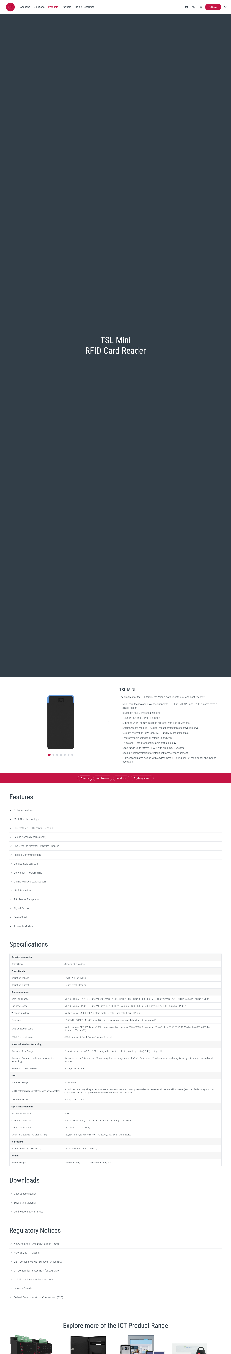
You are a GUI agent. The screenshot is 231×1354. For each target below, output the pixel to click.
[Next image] (108, 722)
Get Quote (213, 7)
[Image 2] (53, 755)
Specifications (102, 778)
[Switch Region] (186, 7)
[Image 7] (72, 755)
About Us (25, 6)
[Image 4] (61, 755)
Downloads (121, 778)
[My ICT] (201, 7)
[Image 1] (49, 755)
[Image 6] (68, 755)
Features (85, 778)
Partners (66, 6)
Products (53, 6)
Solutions (39, 6)
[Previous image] (12, 722)
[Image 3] (57, 755)
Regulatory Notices (142, 778)
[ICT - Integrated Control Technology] (10, 7)
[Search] (225, 7)
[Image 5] (65, 755)
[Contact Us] (193, 7)
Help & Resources (84, 6)
